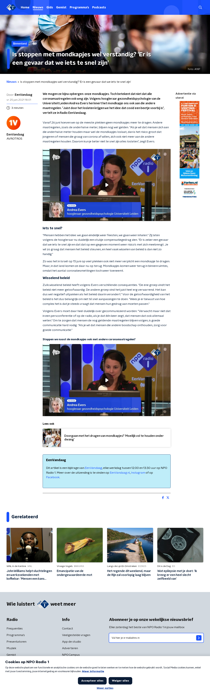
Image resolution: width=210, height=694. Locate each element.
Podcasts (99, 7)
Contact (67, 628)
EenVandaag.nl (120, 472)
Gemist (61, 7)
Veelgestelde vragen (76, 635)
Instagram (138, 472)
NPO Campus (71, 654)
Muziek (11, 648)
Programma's (79, 7)
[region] (107, 185)
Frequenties (15, 628)
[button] (200, 7)
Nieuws (38, 7)
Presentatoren (16, 641)
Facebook (53, 477)
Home (25, 7)
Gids (49, 7)
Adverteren (70, 648)
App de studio (71, 641)
